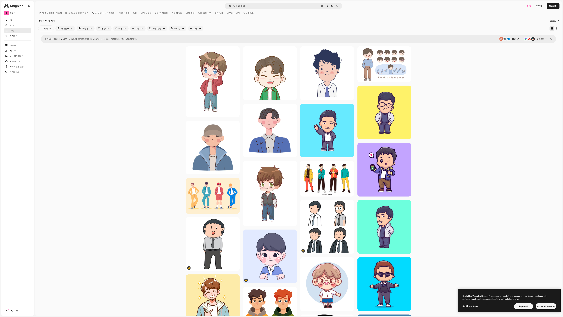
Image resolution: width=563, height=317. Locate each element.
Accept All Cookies (546, 306)
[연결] (6, 311)
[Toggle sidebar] (28, 6)
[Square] (557, 28)
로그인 (539, 5)
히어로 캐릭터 (161, 12)
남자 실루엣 (146, 12)
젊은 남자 (219, 12)
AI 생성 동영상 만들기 (78, 12)
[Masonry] (552, 28)
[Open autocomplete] (229, 6)
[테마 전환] (17, 311)
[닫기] (550, 39)
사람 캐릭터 (124, 12)
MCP (514, 39)
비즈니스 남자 (233, 12)
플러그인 (540, 39)
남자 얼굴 (190, 12)
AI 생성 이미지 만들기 (52, 12)
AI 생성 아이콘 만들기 (105, 12)
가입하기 (553, 5)
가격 (529, 5)
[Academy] (11, 311)
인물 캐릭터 (177, 12)
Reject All (523, 306)
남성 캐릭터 (248, 12)
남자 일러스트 (204, 12)
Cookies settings (470, 306)
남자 (135, 12)
